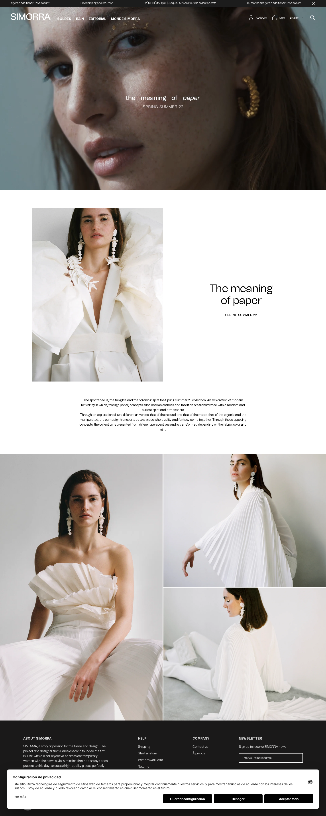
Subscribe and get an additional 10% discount (178, 3)
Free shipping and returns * (252, 3)
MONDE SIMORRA (125, 19)
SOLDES (64, 19)
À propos (198, 753)
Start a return (147, 753)
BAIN (80, 19)
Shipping (144, 747)
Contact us (200, 747)
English (294, 17)
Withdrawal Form (150, 760)
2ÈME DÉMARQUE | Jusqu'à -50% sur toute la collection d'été (84, 3)
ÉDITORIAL (97, 19)
